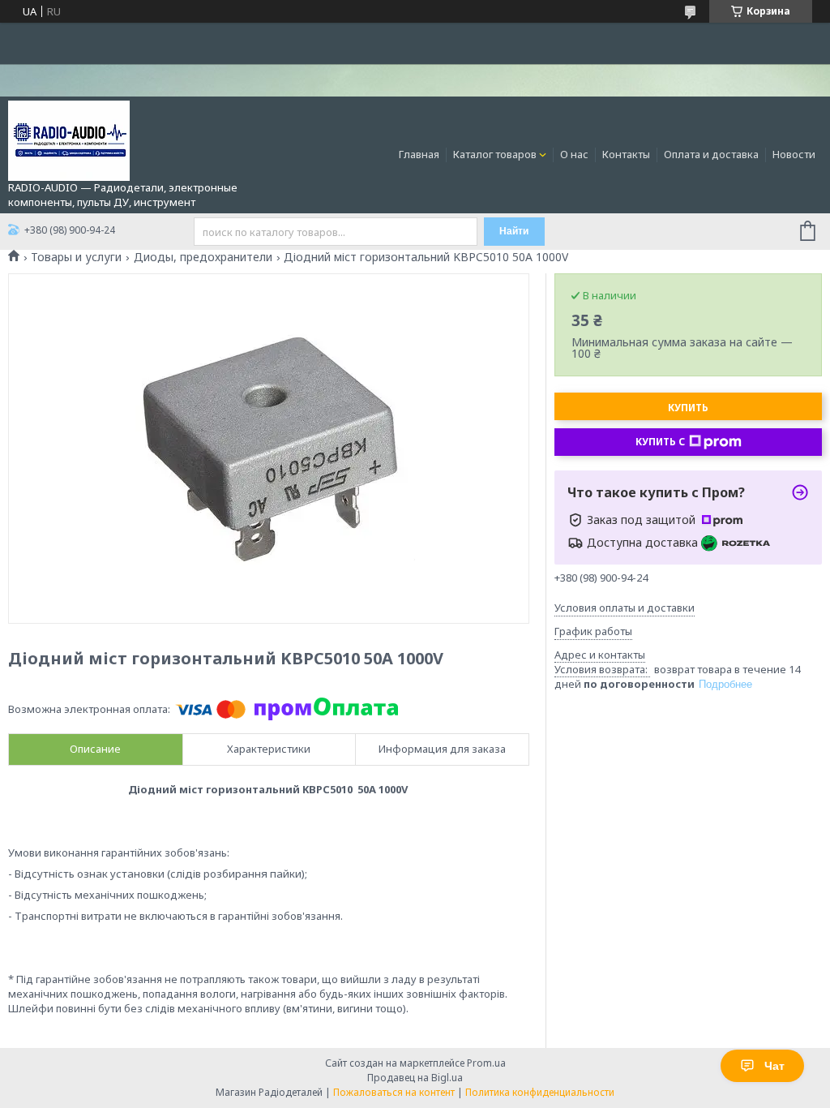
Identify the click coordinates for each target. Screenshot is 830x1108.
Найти (513, 231)
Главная (419, 154)
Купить (688, 407)
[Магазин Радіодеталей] (69, 139)
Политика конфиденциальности (539, 1092)
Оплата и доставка (711, 154)
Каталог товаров (495, 154)
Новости (793, 154)
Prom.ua (486, 1063)
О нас (574, 154)
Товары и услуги (76, 257)
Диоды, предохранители (203, 257)
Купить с (660, 442)
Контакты (626, 154)
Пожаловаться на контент (394, 1092)
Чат (774, 1065)
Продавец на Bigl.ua (415, 1077)
